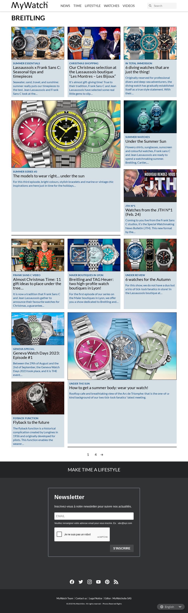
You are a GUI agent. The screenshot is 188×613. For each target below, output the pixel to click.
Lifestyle (93, 6)
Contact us (81, 598)
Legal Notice (95, 598)
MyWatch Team (65, 598)
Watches (111, 6)
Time (77, 6)
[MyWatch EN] (29, 6)
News (65, 6)
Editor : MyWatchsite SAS (117, 598)
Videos (129, 6)
